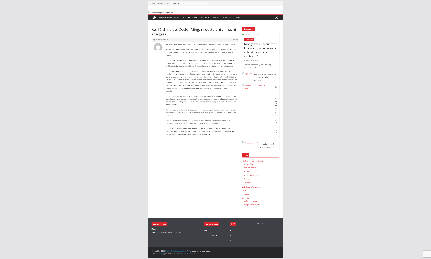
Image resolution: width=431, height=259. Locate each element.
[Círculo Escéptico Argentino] (154, 17)
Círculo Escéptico (210, 235)
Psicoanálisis (249, 164)
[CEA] (154, 230)
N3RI (205, 230)
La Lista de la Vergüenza (198, 17)
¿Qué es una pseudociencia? (170, 17)
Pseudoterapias (250, 168)
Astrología (248, 182)
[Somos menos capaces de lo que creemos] (257, 112)
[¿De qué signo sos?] (250, 145)
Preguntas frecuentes (252, 205)
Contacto (239, 17)
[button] (183, 17)
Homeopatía (248, 179)
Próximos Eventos (250, 201)
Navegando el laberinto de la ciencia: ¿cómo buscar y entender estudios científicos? (260, 50)
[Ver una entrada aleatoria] (276, 17)
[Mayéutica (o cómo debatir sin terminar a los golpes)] (247, 77)
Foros (215, 17)
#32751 (235, 40)
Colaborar (226, 17)
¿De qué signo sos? (267, 144)
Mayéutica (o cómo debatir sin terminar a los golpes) (264, 76)
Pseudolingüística (251, 175)
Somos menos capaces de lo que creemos (276, 104)
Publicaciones (249, 39)
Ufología (247, 171)
